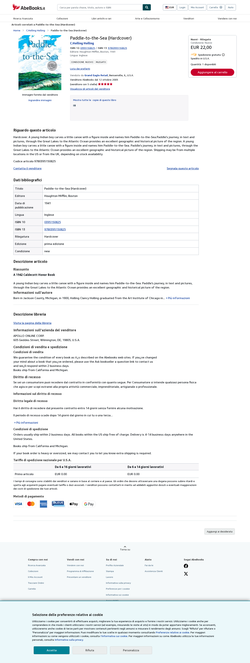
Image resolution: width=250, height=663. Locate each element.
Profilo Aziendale (115, 565)
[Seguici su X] (186, 574)
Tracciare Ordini (36, 582)
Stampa (110, 571)
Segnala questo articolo (183, 168)
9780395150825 (55, 229)
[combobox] (100, 7)
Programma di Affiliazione (80, 571)
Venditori (188, 18)
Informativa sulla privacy (118, 582)
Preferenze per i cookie (118, 588)
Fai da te (149, 565)
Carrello (32, 588)
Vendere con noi (227, 18)
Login (182, 7)
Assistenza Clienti (154, 571)
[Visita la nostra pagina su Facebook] (186, 566)
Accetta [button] (52, 650)
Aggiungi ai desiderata (219, 531)
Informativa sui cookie (117, 594)
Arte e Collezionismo (147, 18)
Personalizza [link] (131, 650)
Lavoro (109, 577)
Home (16, 30)
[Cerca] (147, 7)
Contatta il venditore (27, 168)
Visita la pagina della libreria (32, 323)
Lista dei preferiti (80, 68)
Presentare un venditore (79, 577)
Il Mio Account (35, 577)
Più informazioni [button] (179, 298)
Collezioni (62, 18)
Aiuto (231, 7)
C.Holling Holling (35, 30)
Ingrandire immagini (39, 100)
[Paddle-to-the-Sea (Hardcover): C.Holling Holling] (39, 62)
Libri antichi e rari (101, 18)
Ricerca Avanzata (23, 18)
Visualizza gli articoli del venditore (90, 88)
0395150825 (87, 47)
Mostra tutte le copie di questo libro (94, 99)
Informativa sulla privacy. (69, 639)
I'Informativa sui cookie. (114, 636)
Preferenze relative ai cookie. (173, 632)
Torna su (125, 549)
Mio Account (197, 7)
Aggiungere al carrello (212, 72)
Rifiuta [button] (89, 650)
